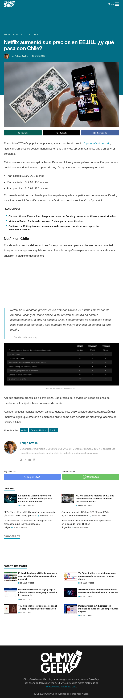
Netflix (53, 430)
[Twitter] (25, 460)
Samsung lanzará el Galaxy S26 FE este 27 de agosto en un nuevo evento (85, 513)
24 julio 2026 (26, 599)
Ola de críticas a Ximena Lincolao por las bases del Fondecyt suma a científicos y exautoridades (61, 216)
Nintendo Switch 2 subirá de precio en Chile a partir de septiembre (45, 221)
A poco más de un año (97, 143)
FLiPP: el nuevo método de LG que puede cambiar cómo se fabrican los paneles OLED (95, 498)
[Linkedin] (30, 460)
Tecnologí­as (19, 34)
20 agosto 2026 (27, 505)
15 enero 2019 (38, 55)
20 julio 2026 (26, 613)
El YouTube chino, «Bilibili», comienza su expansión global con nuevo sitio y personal (30, 513)
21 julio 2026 (86, 596)
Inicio (7, 34)
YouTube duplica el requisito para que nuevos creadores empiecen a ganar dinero (97, 576)
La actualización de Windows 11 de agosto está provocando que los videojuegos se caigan (28, 524)
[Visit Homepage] (9, 4)
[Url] (21, 460)
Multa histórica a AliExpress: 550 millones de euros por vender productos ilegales (98, 608)
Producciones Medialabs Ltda (61, 686)
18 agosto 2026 (81, 527)
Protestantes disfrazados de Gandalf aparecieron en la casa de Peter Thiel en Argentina (86, 524)
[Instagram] (34, 460)
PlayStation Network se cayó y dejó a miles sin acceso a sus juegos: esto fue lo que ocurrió (37, 592)
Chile (24, 430)
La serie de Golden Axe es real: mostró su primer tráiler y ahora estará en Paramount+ (35, 498)
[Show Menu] (117, 4)
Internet (33, 34)
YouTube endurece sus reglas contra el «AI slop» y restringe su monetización (37, 607)
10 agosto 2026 (87, 583)
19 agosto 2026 (98, 516)
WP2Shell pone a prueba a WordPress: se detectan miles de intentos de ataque (98, 591)
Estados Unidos (38, 430)
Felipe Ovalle (21, 55)
